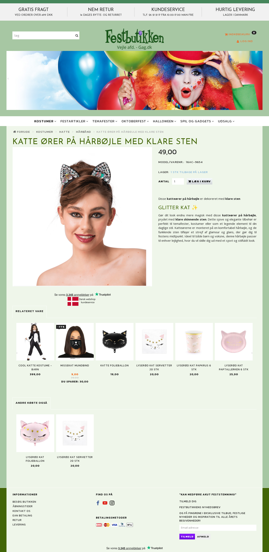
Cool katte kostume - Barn (35, 367)
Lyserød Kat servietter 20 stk (154, 367)
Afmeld (203, 536)
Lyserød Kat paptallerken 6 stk (234, 367)
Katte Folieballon (114, 365)
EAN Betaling (22, 515)
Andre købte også (31, 402)
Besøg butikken (24, 502)
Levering (19, 524)
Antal (164, 181)
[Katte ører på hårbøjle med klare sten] (82, 216)
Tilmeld (187, 536)
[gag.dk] (134, 39)
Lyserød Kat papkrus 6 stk (194, 367)
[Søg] (76, 35)
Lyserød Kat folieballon (35, 459)
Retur (17, 520)
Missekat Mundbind (74, 365)
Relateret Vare (30, 311)
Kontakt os (22, 511)
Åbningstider (23, 506)
